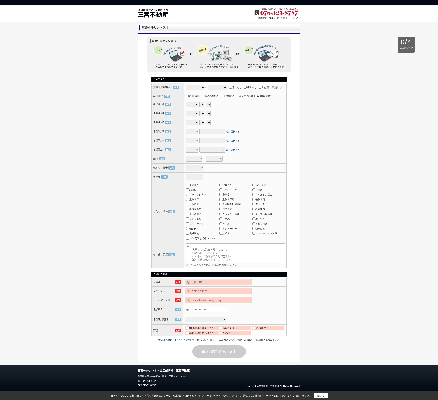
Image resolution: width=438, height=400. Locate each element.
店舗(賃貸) (194, 96)
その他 (226, 333)
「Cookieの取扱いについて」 (276, 396)
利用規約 (163, 339)
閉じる (320, 395)
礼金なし (252, 87)
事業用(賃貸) (246, 96)
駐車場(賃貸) (264, 96)
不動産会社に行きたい (202, 333)
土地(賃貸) (229, 96)
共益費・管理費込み (272, 87)
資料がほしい (230, 328)
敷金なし (237, 87)
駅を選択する (233, 131)
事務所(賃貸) (212, 96)
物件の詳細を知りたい (202, 328)
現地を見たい (263, 328)
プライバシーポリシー (183, 339)
